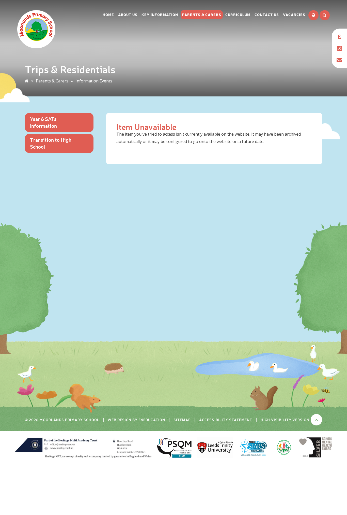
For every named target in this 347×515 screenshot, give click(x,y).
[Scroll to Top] (316, 419)
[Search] (325, 15)
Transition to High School (50, 143)
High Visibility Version (285, 419)
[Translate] (313, 15)
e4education (151, 419)
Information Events (93, 81)
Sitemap (182, 419)
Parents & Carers (52, 81)
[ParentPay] (339, 36)
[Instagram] (339, 48)
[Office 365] (339, 59)
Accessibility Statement (225, 419)
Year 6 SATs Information (43, 122)
